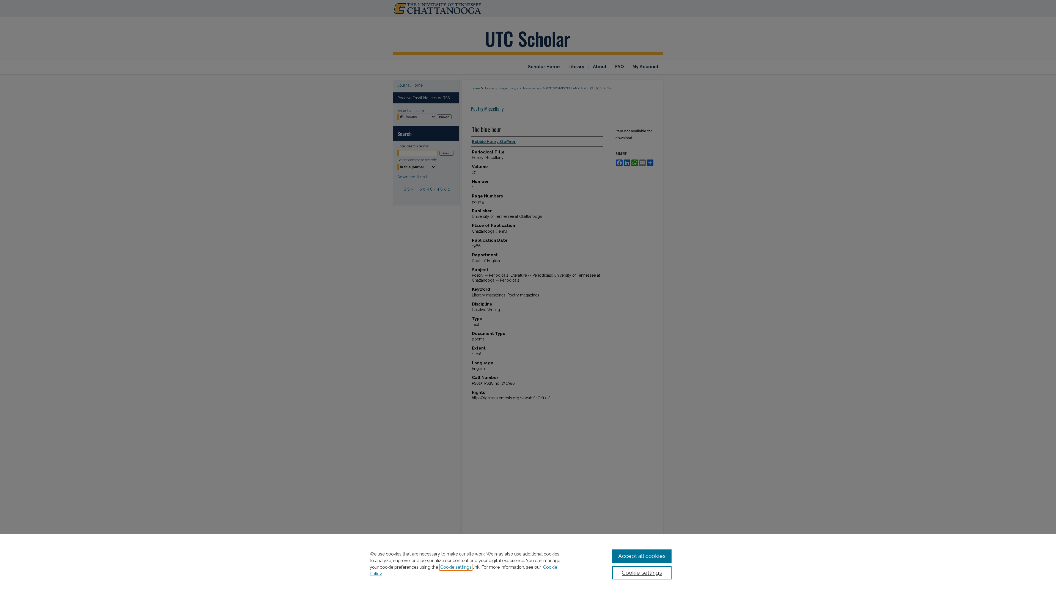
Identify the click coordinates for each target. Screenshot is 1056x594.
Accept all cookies (642, 556)
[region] (528, 564)
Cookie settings (456, 567)
